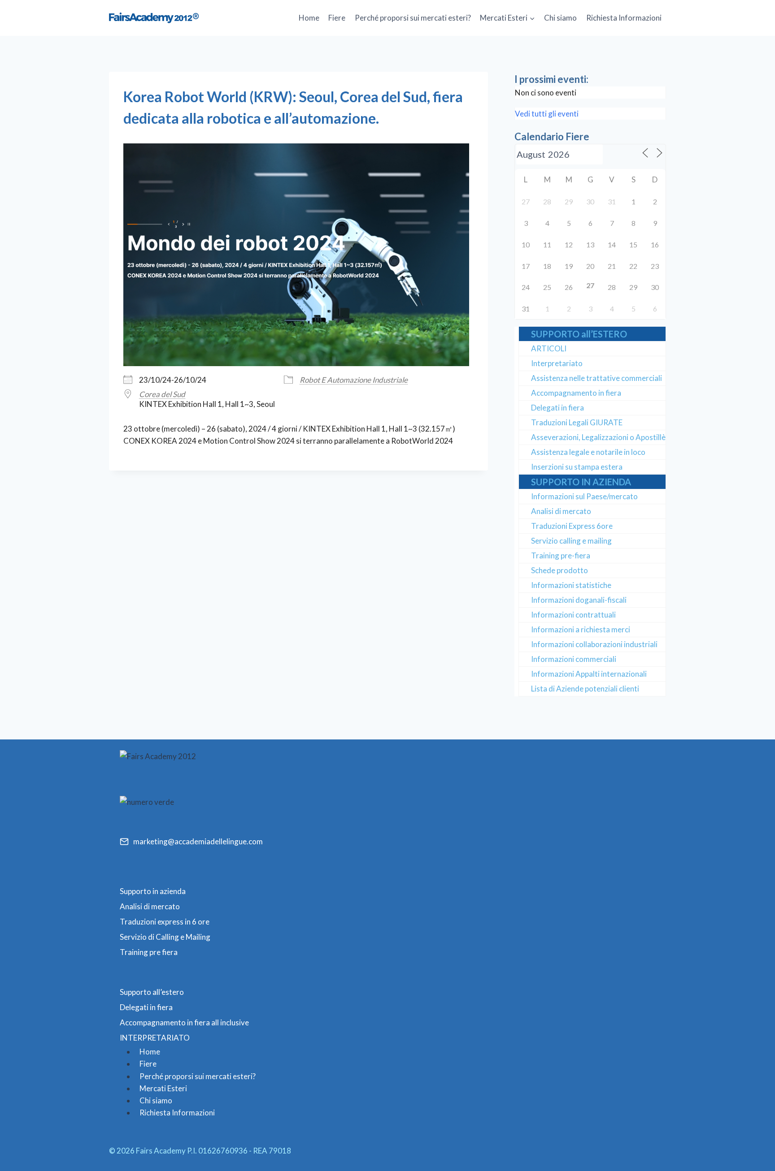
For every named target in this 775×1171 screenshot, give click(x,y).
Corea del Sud (162, 394)
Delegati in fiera (557, 407)
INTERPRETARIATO (155, 1037)
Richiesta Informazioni (624, 17)
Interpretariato (557, 363)
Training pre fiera (149, 952)
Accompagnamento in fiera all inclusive (184, 1022)
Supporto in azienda (153, 891)
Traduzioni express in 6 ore (164, 921)
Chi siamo (560, 17)
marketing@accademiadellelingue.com (198, 841)
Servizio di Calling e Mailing (165, 937)
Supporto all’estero (152, 992)
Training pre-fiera (560, 555)
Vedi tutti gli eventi (547, 113)
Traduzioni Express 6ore (572, 526)
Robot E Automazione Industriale (354, 380)
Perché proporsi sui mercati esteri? (413, 17)
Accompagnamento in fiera (576, 393)
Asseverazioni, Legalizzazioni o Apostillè (598, 437)
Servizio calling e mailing (571, 540)
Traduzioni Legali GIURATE (577, 422)
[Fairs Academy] (154, 18)
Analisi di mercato (561, 511)
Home (309, 17)
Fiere (336, 17)
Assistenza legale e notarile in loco (588, 452)
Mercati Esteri (163, 1088)
